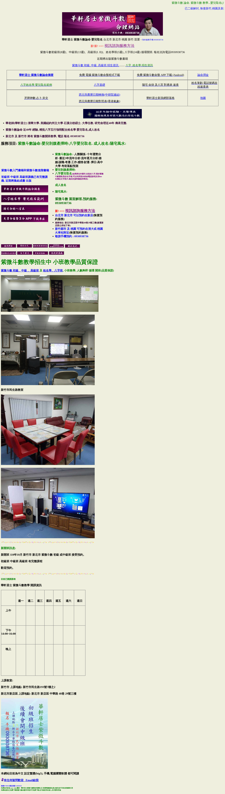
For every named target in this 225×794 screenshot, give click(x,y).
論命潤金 (203, 74)
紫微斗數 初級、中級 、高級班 (20, 270)
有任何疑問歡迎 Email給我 (21, 780)
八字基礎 (99, 84)
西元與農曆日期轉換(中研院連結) (99, 94)
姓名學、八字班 (53, 270)
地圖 (203, 97)
